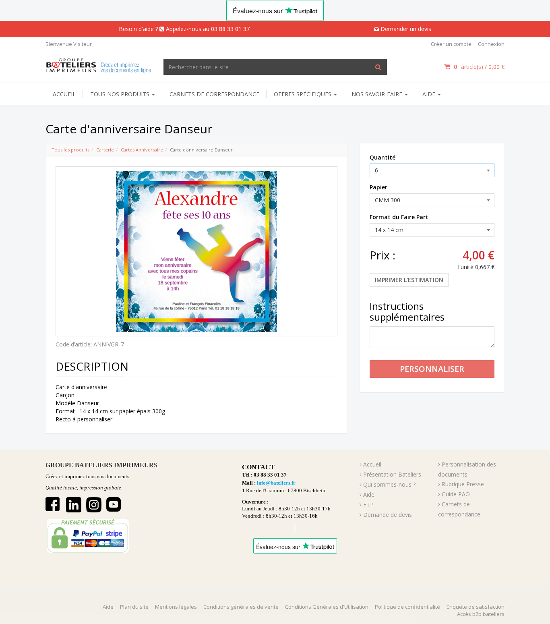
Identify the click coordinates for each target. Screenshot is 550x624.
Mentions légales (176, 606)
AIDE (429, 94)
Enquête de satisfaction (476, 606)
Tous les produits (70, 150)
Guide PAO (456, 494)
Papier (378, 187)
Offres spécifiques (303, 94)
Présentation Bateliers (392, 474)
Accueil (64, 94)
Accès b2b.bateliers (481, 614)
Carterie (105, 150)
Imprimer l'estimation (409, 280)
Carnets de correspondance (214, 94)
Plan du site (134, 606)
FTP (368, 504)
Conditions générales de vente (241, 606)
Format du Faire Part (399, 217)
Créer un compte (451, 44)
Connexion (491, 44)
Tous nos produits (120, 94)
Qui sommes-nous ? (389, 484)
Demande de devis (387, 514)
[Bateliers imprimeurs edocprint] (98, 64)
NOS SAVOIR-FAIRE (378, 94)
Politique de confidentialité (407, 606)
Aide (368, 494)
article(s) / (479, 66)
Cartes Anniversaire (142, 150)
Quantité (382, 157)
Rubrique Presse (463, 484)
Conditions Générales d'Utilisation (326, 606)
